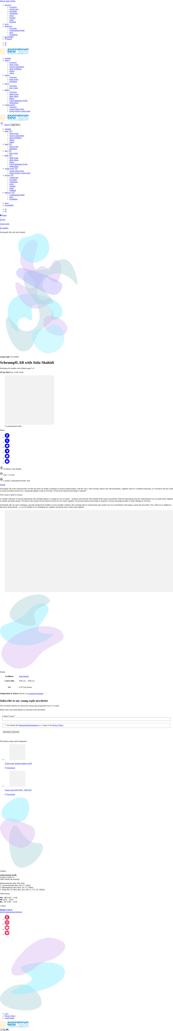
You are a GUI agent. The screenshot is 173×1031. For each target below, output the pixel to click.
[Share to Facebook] (7, 437)
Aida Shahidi (24, 676)
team (11, 33)
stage (6, 60)
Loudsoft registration (35, 694)
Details (2, 485)
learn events (13, 79)
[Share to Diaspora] (7, 448)
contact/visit (13, 9)
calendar (8, 58)
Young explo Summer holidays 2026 (18, 763)
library (11, 98)
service (7, 5)
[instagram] (7, 924)
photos (11, 71)
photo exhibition (15, 69)
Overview (13, 7)
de (5, 43)
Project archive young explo (19, 111)
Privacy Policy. (58, 725)
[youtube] (7, 929)
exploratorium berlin (16, 30)
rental (11, 20)
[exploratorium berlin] (14, 54)
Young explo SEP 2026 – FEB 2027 (18, 790)
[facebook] (7, 919)
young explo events (16, 109)
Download (11, 768)
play (6, 84)
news (7, 24)
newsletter (13, 11)
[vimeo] (7, 935)
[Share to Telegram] (7, 453)
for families (4, 228)
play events (13, 88)
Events (2, 220)
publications (13, 103)
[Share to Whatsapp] (7, 458)
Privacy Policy (10, 1016)
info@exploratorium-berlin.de (11, 912)
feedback (12, 22)
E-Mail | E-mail (8, 716)
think (6, 90)
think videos (13, 96)
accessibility (9, 37)
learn (6, 75)
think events (13, 94)
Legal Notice (9, 1018)
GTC (7, 1014)
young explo (9, 105)
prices (11, 16)
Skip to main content (7, 1)
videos (11, 73)
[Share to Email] (7, 463)
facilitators (13, 82)
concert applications (16, 67)
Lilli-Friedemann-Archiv (18, 101)
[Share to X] (7, 442)
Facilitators (13, 35)
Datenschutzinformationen (28, 725)
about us (8, 26)
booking (12, 18)
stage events (13, 65)
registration (13, 13)
